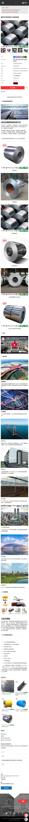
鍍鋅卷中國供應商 (5, 738)
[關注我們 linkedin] (14, 813)
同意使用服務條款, (7, 783)
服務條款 (12, 783)
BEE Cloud (17, 820)
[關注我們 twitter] (18, 813)
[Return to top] (26, 819)
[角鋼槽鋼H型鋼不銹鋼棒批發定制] (21, 686)
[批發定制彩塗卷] (7, 703)
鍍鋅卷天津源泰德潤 (6, 740)
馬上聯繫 (12, 87)
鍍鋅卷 (2, 736)
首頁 (3, 7)
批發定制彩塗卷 (5, 710)
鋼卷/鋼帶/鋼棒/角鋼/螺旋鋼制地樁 (10, 10)
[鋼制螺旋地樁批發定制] (7, 686)
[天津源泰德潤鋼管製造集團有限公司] (14, 3)
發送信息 (6, 788)
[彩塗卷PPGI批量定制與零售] (21, 703)
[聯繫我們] (26, 815)
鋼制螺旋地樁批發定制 (6, 694)
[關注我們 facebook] (10, 813)
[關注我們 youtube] (6, 813)
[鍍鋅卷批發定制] (7, 719)
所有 (7, 7)
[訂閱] (22, 801)
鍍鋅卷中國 (3, 734)
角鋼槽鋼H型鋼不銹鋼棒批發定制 (21, 694)
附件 (4, 779)
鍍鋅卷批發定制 (5, 726)
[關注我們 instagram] (22, 813)
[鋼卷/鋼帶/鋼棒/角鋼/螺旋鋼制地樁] (15, 83)
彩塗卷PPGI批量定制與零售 (21, 710)
